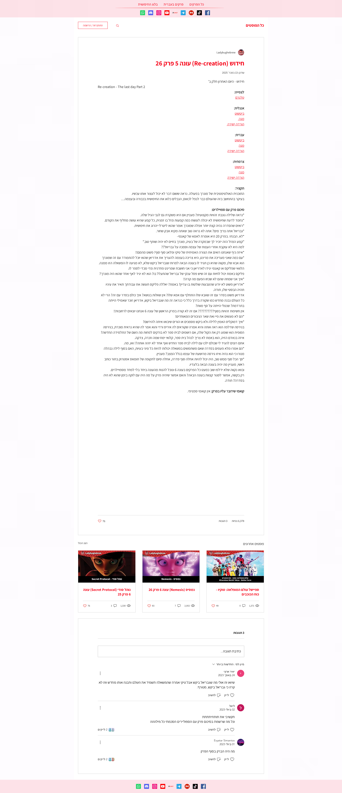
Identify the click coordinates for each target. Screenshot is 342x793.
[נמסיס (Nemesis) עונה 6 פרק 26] (171, 567)
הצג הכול (82, 543)
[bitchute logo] (175, 12)
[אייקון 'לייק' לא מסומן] (232, 695)
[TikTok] (199, 12)
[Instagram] (158, 12)
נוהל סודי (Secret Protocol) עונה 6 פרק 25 (107, 591)
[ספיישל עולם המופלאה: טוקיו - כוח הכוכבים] (235, 567)
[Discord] (150, 12)
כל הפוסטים (255, 25)
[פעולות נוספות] (100, 673)
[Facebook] (207, 12)
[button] (117, 25)
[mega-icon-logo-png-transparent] (191, 12)
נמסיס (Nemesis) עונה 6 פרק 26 (172, 589)
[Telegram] (183, 12)
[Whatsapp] (142, 12)
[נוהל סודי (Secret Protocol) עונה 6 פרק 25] (106, 567)
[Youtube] (166, 12)
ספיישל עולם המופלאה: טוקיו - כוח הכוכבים (237, 591)
